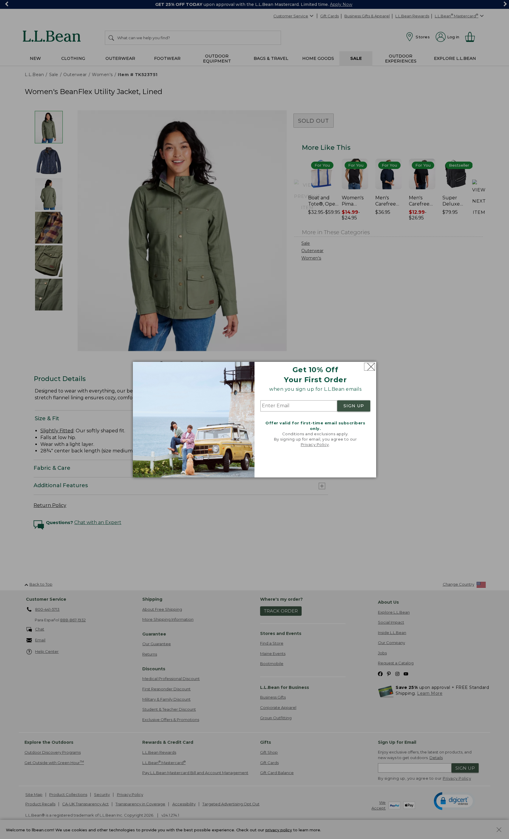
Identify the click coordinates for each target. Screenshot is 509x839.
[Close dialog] (369, 366)
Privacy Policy (315, 444)
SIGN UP (353, 406)
